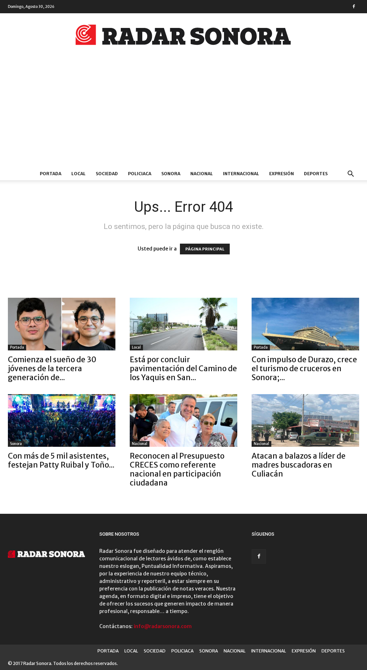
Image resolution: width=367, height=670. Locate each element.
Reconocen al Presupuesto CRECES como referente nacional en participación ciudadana (177, 469)
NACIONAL (201, 173)
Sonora (16, 443)
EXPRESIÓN (281, 173)
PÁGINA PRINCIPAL (204, 249)
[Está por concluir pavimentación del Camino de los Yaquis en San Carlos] (183, 324)
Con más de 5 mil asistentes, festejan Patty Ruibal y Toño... (61, 460)
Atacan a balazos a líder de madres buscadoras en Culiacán (298, 465)
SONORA (170, 173)
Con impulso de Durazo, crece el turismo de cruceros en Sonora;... (304, 368)
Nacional (139, 443)
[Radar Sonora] (183, 37)
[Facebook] (353, 6)
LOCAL (78, 173)
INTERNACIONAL (241, 173)
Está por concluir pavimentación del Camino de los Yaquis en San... (183, 368)
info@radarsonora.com (163, 626)
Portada (17, 347)
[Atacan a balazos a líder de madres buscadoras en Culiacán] (305, 420)
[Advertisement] (183, 113)
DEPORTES (316, 173)
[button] (350, 174)
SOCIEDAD (107, 173)
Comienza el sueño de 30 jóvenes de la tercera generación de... (52, 368)
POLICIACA (139, 173)
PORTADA (50, 173)
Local (136, 347)
